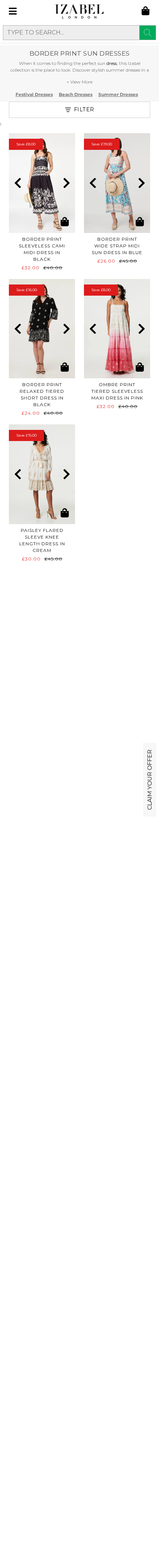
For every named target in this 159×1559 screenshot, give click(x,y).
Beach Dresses (75, 94)
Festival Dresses (34, 94)
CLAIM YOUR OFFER (149, 779)
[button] (18, 183)
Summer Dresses (118, 94)
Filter (84, 109)
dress (111, 63)
